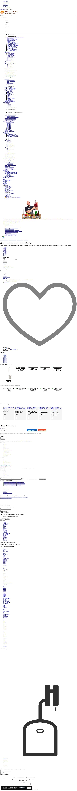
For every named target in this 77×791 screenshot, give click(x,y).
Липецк (4, 589)
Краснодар (5, 530)
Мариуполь (5, 593)
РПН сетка (9, 41)
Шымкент (5, 646)
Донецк (4, 566)
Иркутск (4, 527)
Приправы (9, 99)
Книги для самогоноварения (10, 74)
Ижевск (4, 526)
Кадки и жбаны (8, 129)
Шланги (14, 46)
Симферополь (5, 616)
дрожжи (6, 22)
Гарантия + (5, 6)
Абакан (4, 549)
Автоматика (9, 42)
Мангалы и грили (8, 90)
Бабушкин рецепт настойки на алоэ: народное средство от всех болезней (55, 414)
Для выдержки (10, 60)
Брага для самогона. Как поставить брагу (20, 412)
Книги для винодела (9, 168)
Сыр (9, 195)
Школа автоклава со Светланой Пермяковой (15, 112)
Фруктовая (9, 93)
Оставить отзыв (6, 452)
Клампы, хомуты (10, 47)
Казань (4, 575)
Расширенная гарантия (7, 449)
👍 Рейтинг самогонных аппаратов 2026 (13, 197)
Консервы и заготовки (9, 193)
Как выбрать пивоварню (12, 138)
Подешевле (5, 275)
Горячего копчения (10, 80)
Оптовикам (5, 5)
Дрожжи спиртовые (11, 53)
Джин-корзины (10, 43)
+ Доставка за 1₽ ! (14, 349)
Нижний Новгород (6, 533)
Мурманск (5, 532)
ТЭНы (15, 39)
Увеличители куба (10, 39)
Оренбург (4, 535)
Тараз (4, 645)
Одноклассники (6, 474)
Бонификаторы (10, 56)
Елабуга (4, 570)
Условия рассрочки (6, 451)
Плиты (6, 61)
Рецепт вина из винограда (6, 411)
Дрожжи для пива (10, 149)
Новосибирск (5, 603)
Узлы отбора (9, 40)
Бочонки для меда (8, 130)
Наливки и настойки (9, 190)
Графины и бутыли (8, 70)
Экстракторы (15, 43)
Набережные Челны (6, 598)
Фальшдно (14, 42)
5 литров (9, 123)
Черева (8, 96)
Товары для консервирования (10, 118)
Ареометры (9, 65)
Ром (5, 189)
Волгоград (5, 560)
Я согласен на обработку (29, 478)
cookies (8, 787)
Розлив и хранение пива (9, 154)
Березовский (5, 554)
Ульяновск (5, 624)
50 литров (9, 128)
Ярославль (5, 635)
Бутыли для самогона (11, 71)
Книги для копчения (9, 100)
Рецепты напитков (8, 186)
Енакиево (4, 571)
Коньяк (9, 188)
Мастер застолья (6, 7)
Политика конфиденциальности (6, 497)
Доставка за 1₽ (6, 2)
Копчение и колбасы (7, 78)
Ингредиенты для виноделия (10, 165)
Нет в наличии (5, 350)
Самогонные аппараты (7, 180)
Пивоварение (5, 132)
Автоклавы (7, 103)
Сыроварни (7, 171)
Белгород (4, 553)
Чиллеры (9, 142)
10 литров (9, 124)
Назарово (4, 599)
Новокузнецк (5, 534)
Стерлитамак (5, 617)
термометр (7, 28)
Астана (4, 639)
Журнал (4, 184)
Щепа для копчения (9, 91)
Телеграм (4, 472)
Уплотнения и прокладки (12, 49)
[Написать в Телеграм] (3, 236)
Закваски (9, 174)
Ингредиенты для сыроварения (11, 173)
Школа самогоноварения (12, 36)
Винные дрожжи (8, 161)
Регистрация (5, 454)
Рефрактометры (10, 66)
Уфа (3, 539)
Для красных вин (10, 162)
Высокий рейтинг (6, 277)
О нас (4, 459)
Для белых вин (10, 163)
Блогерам (4, 463)
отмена (5, 247)
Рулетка (4, 491)
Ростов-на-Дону (6, 611)
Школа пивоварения (11, 139)
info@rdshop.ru (3, 467)
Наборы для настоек (11, 55)
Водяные (9, 105)
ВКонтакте (5, 473)
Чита (4, 629)
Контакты (4, 460)
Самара (4, 536)
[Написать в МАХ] (4, 238)
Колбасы (6, 195)
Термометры (9, 67)
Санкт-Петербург (6, 523)
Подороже (5, 276)
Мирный (4, 594)
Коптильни (7, 79)
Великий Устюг (6, 558)
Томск (4, 620)
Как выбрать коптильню (12, 84)
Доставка (4, 446)
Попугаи (15, 47)
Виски (6, 188)
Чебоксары (5, 627)
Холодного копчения (11, 81)
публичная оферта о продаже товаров (20, 497)
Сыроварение (5, 170)
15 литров (9, 125)
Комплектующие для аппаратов (18, 37)
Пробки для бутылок (11, 72)
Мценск (4, 596)
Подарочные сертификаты (10, 101)
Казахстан (5, 637)
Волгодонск (5, 561)
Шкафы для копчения (11, 88)
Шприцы (9, 95)
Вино (6, 191)
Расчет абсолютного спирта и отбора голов (13, 231)
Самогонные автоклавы (11, 107)
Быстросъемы (9, 46)
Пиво (8, 191)
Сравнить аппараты (11, 34)
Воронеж (4, 563)
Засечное (4, 573)
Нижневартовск (6, 601)
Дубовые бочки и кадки (7, 121)
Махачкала (5, 531)
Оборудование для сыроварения (11, 172)
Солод (8, 151)
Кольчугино (5, 581)
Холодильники (14, 44)
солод (6, 20)
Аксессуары (7, 68)
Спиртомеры (9, 64)
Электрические (10, 106)
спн (6, 24)
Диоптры (9, 44)
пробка (6, 31)
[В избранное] (40, 346)
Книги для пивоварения (9, 155)
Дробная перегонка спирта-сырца (11, 228)
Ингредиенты (7, 52)
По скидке (5, 278)
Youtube (4, 471)
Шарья (4, 631)
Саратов (4, 615)
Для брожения (10, 58)
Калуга (4, 577)
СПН (13, 41)
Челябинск (5, 628)
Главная (2, 240)
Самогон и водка (8, 187)
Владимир (5, 559)
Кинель (4, 578)
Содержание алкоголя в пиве (10, 235)
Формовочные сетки (11, 98)
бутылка (6, 26)
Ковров (4, 580)
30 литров (9, 127)
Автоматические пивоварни (12, 135)
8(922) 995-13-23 (3, 465)
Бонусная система (6, 450)
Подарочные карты (6, 177)
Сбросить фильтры (6, 263)
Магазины (5, 444)
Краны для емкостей (11, 146)
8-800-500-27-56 (3, 9)
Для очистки (9, 59)
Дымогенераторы (8, 87)
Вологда (4, 562)
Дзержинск (5, 565)
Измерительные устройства (10, 63)
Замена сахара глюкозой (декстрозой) (12, 230)
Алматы (4, 638)
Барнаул (4, 525)
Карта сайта (5, 455)
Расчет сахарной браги (9, 229)
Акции (4, 179)
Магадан (6, 1)
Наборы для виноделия (9, 167)
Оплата (4, 4)
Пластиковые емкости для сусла (13, 136)
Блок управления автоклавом (12, 117)
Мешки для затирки (11, 145)
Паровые (9, 104)
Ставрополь (5, 538)
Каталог (6, 240)
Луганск (4, 590)
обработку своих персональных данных (24, 440)
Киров (4, 529)
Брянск (4, 556)
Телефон (2, 436)
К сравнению (5, 760)
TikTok (4, 475)
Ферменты (9, 175)
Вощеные (4, 248)
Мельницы (9, 141)
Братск (4, 555)
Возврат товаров (6, 448)
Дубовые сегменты (11, 57)
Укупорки (9, 144)
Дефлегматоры (10, 45)
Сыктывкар (5, 537)
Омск (4, 606)
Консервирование (6, 102)
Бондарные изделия (12, 240)
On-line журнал (6, 490)
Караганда (5, 641)
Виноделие (5, 157)
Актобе (4, 640)
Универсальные (10, 164)
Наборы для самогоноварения (10, 69)
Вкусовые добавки (10, 54)
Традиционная (10, 92)
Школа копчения (11, 86)
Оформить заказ (42, 430)
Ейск (4, 568)
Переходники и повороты (12, 50)
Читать (4, 418)
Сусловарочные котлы (11, 134)
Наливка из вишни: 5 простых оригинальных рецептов (32, 412)
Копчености (7, 194)
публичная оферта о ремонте (5, 498)
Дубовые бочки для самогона (22, 240)
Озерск (4, 605)
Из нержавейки (10, 83)
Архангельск (5, 551)
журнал (7, 185)
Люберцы (4, 591)
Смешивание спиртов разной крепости (12, 227)
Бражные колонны (10, 38)
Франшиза (5, 461)
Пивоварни (7, 133)
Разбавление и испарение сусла (11, 234)
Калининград (5, 576)
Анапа (4, 550)
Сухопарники (15, 45)
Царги (13, 40)
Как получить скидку (7, 453)
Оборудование (8, 140)
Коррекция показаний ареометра (11, 232)
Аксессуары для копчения (10, 89)
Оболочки (9, 97)
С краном (4, 249)
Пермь (4, 609)
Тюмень (4, 622)
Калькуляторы (5, 223)
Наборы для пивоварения (10, 153)
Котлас (4, 585)
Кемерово (4, 528)
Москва (4, 522)
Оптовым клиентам (6, 462)
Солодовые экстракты (11, 148)
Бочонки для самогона (9, 122)
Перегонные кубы (8, 37)
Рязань (4, 612)
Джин (8, 189)
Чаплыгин (5, 626)
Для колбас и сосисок (9, 94)
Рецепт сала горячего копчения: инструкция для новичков (43, 413)
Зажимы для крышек (11, 116)
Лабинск (4, 588)
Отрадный (5, 607)
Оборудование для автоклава (10, 115)
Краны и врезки (10, 48)
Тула (3, 621)
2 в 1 (8, 82)
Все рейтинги (7, 198)
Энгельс (4, 633)
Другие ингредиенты (11, 152)
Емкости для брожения (9, 62)
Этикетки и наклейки (9, 73)
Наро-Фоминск (6, 600)
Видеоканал (5, 492)
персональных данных (33, 478)
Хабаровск (5, 540)
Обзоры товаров (8, 196)
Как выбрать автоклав (11, 109)
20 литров (9, 126)
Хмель (8, 150)
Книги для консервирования (10, 119)
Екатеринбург (5, 524)
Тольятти (4, 619)
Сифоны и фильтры (11, 143)
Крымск (4, 586)
